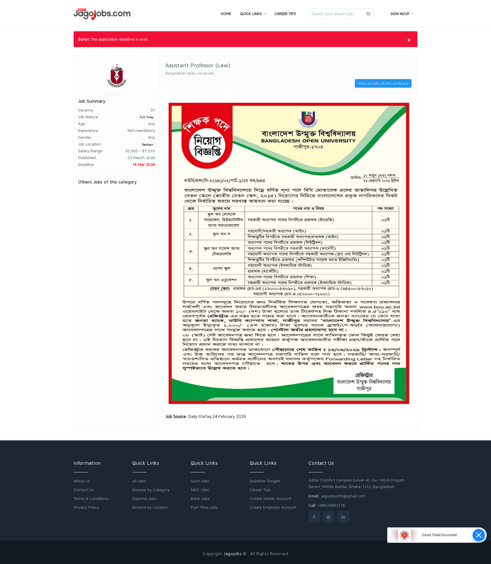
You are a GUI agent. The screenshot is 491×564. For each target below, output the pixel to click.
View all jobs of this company (383, 83)
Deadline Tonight (265, 480)
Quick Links (251, 13)
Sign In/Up (399, 13)
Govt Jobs (200, 480)
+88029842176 (331, 505)
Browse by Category (151, 489)
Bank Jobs (200, 498)
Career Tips (285, 13)
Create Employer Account (273, 507)
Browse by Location (150, 507)
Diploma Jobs (144, 498)
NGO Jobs (200, 489)
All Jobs (139, 480)
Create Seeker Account (270, 498)
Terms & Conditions (91, 498)
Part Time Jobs (204, 507)
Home (226, 13)
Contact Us (83, 489)
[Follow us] (314, 516)
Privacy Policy (86, 507)
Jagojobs (232, 553)
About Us (82, 480)
